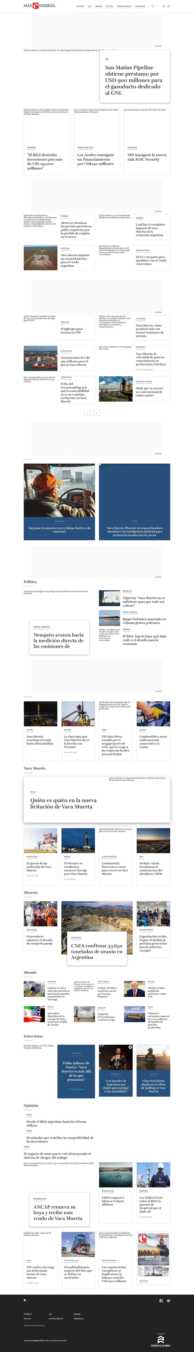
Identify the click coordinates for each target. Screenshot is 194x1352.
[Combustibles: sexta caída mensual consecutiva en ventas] (153, 713)
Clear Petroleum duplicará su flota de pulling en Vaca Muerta (153, 1086)
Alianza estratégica (109, 857)
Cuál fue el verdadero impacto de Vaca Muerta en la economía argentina (150, 230)
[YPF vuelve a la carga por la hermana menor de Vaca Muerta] (40, 1244)
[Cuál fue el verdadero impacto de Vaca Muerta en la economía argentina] (116, 227)
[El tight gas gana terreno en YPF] (40, 327)
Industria (67, 730)
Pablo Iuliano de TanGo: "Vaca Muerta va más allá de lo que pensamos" (76, 1071)
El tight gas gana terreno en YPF (72, 330)
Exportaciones (32, 857)
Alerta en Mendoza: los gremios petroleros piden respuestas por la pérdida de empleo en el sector (76, 230)
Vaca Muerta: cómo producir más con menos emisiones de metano (150, 331)
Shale (29, 1260)
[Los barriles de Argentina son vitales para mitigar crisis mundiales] (116, 1057)
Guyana (150, 1007)
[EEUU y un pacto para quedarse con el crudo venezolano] (116, 257)
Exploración (52, 982)
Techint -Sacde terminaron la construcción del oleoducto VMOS (150, 869)
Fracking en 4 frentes (144, 382)
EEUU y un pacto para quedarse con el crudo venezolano (151, 260)
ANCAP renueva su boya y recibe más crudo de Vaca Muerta (58, 1212)
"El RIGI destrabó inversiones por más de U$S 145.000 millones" (45, 162)
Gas (89, 6)
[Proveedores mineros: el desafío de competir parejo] (40, 913)
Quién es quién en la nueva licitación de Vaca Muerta (63, 803)
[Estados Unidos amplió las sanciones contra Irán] (134, 989)
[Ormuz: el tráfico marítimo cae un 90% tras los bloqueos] (84, 989)
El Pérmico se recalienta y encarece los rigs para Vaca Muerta (75, 869)
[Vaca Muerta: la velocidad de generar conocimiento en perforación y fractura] (116, 358)
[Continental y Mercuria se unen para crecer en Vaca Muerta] (116, 840)
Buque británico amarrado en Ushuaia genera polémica (144, 621)
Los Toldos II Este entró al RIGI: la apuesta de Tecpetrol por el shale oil (151, 1204)
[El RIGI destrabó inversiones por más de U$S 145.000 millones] (47, 126)
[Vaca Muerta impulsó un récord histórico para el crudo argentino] (40, 257)
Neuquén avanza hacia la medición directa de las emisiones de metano (59, 643)
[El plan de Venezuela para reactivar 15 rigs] (84, 1014)
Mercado (67, 857)
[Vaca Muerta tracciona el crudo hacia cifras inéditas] (40, 713)
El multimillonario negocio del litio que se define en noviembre (78, 1272)
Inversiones (143, 1191)
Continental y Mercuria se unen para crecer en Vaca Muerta (115, 869)
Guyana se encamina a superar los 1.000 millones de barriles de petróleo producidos (158, 1020)
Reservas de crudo (143, 250)
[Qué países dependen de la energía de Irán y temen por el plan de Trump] (34, 1014)
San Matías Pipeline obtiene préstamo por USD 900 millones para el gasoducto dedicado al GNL (133, 80)
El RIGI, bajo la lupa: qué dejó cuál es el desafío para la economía (144, 640)
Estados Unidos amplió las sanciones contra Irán (157, 992)
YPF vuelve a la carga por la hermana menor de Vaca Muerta (40, 1272)
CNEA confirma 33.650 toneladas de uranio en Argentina (97, 951)
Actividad (153, 1074)
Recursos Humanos (146, 930)
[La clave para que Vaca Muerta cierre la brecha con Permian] (78, 713)
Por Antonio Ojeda (70, 752)
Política (109, 6)
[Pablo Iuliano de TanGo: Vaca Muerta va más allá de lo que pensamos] (40, 1071)
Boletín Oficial (66, 351)
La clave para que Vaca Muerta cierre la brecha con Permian (77, 742)
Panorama (31, 148)
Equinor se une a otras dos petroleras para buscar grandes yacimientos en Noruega (59, 994)
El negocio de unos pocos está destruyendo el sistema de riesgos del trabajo (57, 1156)
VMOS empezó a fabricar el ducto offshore (113, 1201)
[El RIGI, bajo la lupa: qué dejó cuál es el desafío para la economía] (109, 636)
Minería (98, 6)
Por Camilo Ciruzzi (76, 1089)
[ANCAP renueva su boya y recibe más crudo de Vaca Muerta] (59, 1189)
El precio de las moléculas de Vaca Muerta (39, 867)
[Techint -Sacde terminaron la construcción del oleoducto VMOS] (153, 840)
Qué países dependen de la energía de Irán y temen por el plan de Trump (57, 1019)
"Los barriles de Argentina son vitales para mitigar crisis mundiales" (116, 1086)
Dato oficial (76, 938)
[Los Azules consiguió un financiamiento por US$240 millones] (97, 126)
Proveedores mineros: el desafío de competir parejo (40, 940)
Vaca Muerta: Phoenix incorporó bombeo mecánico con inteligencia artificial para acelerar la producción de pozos (135, 531)
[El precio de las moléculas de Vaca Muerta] (40, 840)
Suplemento (143, 1281)
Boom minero (59, 521)
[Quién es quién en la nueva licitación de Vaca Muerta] (139, 800)
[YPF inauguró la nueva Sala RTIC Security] (147, 126)
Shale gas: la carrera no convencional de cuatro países (149, 391)
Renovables (140, 6)
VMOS (141, 857)
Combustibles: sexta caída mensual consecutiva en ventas (153, 742)
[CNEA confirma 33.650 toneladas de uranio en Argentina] (97, 928)
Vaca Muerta (140, 319)
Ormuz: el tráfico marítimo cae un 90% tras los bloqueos (107, 992)
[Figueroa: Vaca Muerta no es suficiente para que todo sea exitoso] (109, 598)
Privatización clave (71, 1260)
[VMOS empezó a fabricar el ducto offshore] (116, 1175)
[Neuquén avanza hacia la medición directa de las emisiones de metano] (59, 617)
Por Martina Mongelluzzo (144, 370)
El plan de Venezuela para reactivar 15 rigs (106, 1017)
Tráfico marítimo (103, 982)
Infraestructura (108, 1191)
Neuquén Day (140, 347)
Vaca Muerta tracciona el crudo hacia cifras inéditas (40, 740)
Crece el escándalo (130, 612)
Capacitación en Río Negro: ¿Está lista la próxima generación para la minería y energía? (153, 943)
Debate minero (32, 930)
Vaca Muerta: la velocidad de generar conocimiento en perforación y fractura (151, 359)
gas (107, 59)
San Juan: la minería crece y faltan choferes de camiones (59, 529)
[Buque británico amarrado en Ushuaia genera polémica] (109, 618)
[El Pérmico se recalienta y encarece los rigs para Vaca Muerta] (78, 840)
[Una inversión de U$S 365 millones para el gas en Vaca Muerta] (40, 358)
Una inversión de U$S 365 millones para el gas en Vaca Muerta (75, 361)
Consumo (142, 730)
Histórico (30, 730)
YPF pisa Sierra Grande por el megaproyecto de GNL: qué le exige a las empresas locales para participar (115, 745)
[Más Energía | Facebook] (164, 6)
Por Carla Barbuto (70, 879)
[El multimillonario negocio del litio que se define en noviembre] (78, 1244)
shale (32, 792)
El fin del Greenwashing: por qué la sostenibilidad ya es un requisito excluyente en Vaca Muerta (75, 392)
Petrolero (151, 982)
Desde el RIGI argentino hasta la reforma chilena (56, 1123)
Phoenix (135, 521)
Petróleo (80, 6)
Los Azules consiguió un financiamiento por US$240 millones (95, 159)
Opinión (29, 1115)
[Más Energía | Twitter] (168, 6)
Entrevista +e (116, 1074)
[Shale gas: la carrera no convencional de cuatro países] (116, 389)
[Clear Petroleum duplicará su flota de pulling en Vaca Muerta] (153, 1057)
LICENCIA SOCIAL (66, 377)
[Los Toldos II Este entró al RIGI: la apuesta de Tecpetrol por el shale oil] (153, 1175)
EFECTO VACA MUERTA (109, 1260)
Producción (65, 322)
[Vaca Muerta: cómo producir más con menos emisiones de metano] (116, 327)
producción (65, 248)
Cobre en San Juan (85, 148)
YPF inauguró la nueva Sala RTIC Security (147, 157)
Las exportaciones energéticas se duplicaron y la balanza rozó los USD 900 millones (114, 1274)
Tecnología (132, 148)
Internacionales (124, 6)
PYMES (104, 730)
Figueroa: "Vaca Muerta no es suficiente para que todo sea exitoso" (144, 602)
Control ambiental (42, 627)
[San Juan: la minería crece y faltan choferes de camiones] (59, 490)
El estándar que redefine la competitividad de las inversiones (60, 1140)
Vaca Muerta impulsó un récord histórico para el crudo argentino (75, 260)
